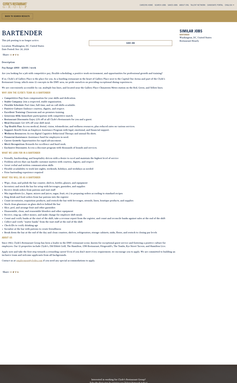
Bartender (184, 35)
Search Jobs (160, 5)
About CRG (184, 5)
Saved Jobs (173, 5)
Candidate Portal (215, 5)
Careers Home (146, 5)
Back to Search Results (17, 16)
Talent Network (197, 5)
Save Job (130, 43)
